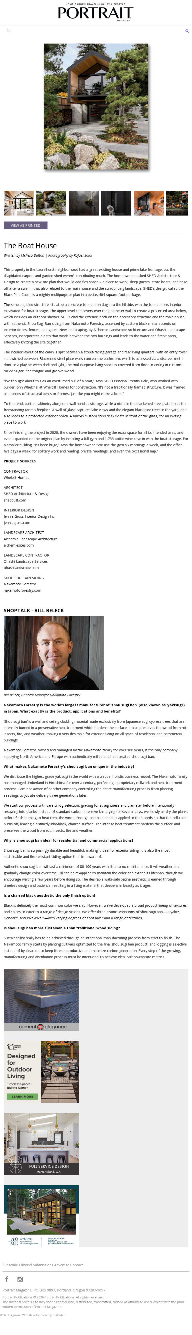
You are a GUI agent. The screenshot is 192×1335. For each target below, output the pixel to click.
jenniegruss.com (17, 522)
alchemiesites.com (19, 545)
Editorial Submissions (36, 1265)
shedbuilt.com (15, 500)
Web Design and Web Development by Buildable (32, 1315)
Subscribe (10, 1265)
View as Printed (25, 225)
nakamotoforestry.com (22, 590)
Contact (76, 1265)
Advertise (61, 1265)
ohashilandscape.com (21, 567)
